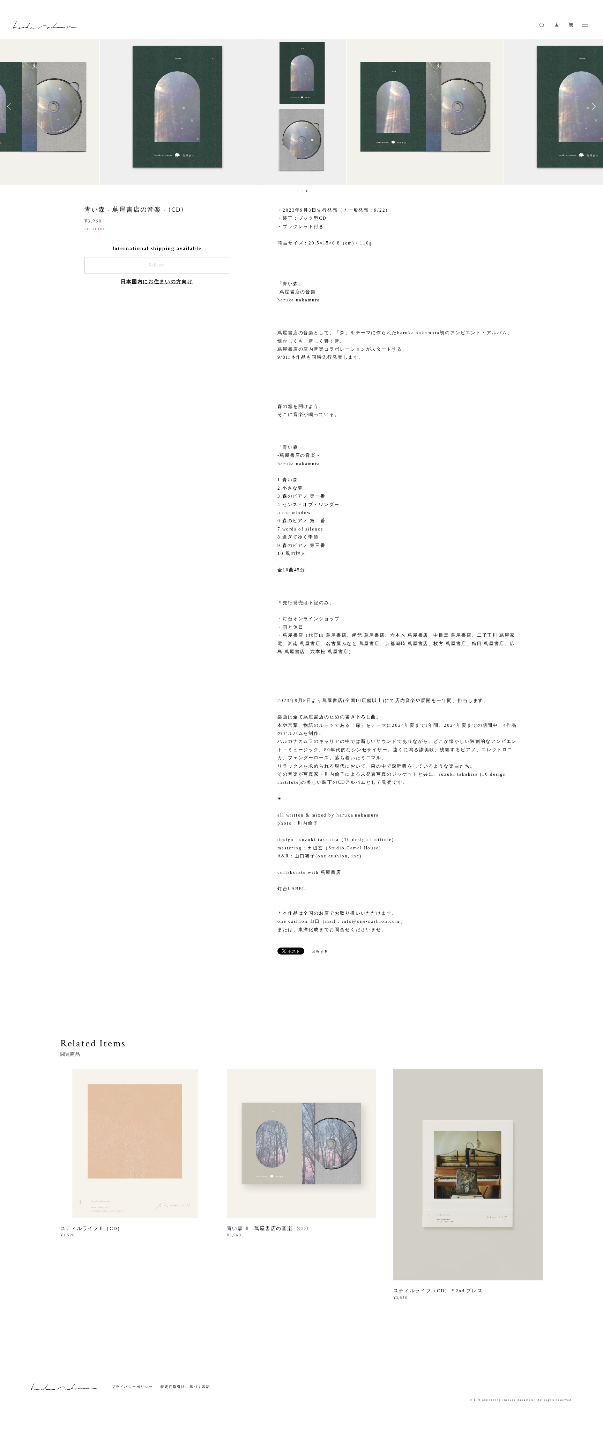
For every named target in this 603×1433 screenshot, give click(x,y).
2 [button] (302, 191)
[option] (301, 106)
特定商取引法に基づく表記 (185, 1387)
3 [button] (306, 191)
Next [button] (592, 106)
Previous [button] (10, 106)
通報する (320, 951)
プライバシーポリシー (132, 1387)
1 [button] (297, 191)
